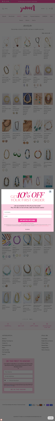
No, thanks (27, 229)
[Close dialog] (50, 191)
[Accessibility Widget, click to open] (1, 420)
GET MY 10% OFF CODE (27, 220)
